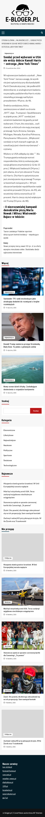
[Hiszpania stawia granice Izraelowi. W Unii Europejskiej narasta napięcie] (23, 547)
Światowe (8, 460)
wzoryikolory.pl (9, 794)
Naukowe (8, 445)
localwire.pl (7, 790)
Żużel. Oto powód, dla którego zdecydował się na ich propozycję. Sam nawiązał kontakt (22, 511)
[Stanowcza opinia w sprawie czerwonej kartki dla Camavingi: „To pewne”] (23, 636)
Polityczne (8, 450)
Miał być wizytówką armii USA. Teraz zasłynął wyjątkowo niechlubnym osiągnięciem (19, 494)
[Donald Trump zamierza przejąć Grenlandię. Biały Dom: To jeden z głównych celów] (23, 327)
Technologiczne (10, 465)
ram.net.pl (6, 774)
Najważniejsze (9, 53)
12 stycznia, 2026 (11, 393)
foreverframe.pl (9, 771)
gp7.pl (5, 798)
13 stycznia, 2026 (11, 350)
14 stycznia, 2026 (11, 308)
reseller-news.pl (9, 778)
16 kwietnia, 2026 (11, 614)
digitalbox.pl (7, 782)
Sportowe (8, 455)
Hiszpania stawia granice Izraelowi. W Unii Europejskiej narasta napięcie (21, 485)
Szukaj (5, 401)
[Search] (42, 33)
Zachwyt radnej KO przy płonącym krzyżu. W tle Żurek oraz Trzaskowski (22, 519)
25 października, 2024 (13, 68)
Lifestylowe (8, 435)
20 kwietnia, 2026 (11, 570)
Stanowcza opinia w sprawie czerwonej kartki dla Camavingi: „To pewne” (20, 503)
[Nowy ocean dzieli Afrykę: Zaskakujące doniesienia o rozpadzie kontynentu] (23, 369)
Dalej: (22, 248)
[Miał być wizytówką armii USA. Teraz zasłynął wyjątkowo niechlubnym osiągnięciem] (23, 592)
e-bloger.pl (23, 19)
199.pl (5, 786)
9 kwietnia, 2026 (11, 703)
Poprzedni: (21, 233)
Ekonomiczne (9, 430)
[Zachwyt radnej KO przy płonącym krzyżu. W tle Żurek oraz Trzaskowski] (23, 724)
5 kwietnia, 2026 (11, 747)
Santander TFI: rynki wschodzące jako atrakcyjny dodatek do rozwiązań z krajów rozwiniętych (21, 302)
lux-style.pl (7, 767)
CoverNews (18, 813)
